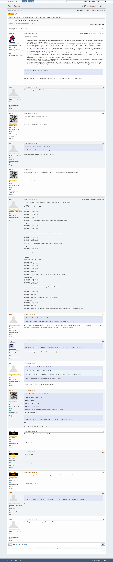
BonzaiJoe (12, 431)
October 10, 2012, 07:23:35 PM (30, 431)
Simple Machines (18, 560)
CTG (10, 87)
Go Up (9, 544)
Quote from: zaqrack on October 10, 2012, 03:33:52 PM (38, 367)
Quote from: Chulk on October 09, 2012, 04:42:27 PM (38, 146)
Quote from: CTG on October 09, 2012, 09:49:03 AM (37, 70)
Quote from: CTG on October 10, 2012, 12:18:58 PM (37, 394)
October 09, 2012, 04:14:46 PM (30, 87)
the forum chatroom (39, 48)
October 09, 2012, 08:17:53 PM (30, 143)
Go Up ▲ (104, 560)
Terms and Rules (97, 560)
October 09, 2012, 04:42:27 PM (30, 113)
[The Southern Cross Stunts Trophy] (10, 53)
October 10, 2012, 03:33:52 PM (30, 340)
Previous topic (94, 24)
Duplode (12, 33)
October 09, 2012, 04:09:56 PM (30, 33)
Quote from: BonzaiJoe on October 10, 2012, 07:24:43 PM (39, 496)
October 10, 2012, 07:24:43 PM (30, 472)
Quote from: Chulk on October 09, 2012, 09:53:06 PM (38, 344)
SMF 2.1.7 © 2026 (10, 560)
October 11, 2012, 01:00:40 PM (30, 519)
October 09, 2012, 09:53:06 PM (30, 169)
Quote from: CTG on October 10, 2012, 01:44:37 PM (37, 416)
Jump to (83, 551)
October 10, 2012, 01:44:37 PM (30, 314)
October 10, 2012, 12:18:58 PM (30, 199)
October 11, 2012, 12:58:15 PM (30, 492)
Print (103, 28)
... (25, 28)
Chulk (11, 113)
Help (92, 560)
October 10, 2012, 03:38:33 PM (30, 363)
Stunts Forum (14, 6)
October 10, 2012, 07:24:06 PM (30, 451)
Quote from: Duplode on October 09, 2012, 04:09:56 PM (38, 317)
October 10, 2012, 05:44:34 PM (30, 390)
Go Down (10, 28)
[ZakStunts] (10, 355)
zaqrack (12, 341)
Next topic (101, 24)
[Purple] (10, 441)
